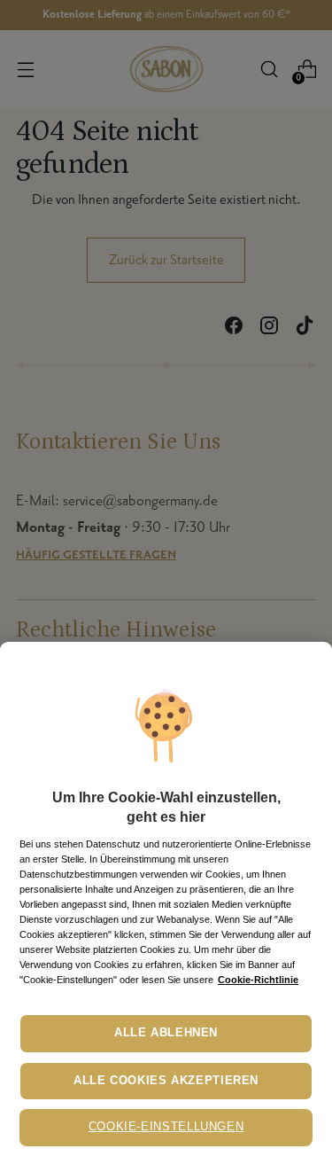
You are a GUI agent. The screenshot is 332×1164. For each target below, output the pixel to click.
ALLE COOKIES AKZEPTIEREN (166, 1080)
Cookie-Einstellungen (166, 1127)
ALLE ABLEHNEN (166, 1033)
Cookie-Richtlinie (258, 979)
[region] (166, 903)
